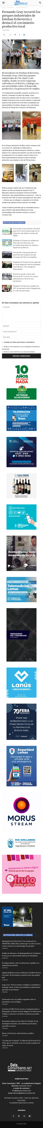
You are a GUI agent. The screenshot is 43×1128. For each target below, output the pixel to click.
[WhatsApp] (10, 35)
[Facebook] (20, 35)
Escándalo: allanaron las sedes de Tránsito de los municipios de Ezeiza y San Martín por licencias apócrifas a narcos (20, 1023)
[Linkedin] (24, 35)
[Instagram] (19, 1116)
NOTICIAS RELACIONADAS (14, 222)
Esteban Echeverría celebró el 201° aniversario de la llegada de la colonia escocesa (26, 288)
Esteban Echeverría (22, 7)
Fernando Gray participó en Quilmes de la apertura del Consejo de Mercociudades (25, 254)
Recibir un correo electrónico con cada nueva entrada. (19, 352)
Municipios (10, 7)
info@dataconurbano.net (21, 1091)
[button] (3, 2)
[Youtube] (30, 1116)
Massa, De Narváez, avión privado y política (18, 1033)
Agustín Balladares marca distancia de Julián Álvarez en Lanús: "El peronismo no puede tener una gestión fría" (21, 975)
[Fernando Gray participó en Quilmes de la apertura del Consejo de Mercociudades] (7, 254)
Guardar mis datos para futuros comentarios (19, 342)
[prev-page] (3, 296)
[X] (15, 35)
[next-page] (6, 296)
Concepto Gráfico (21, 1124)
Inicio (4, 7)
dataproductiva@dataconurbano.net (21, 1093)
